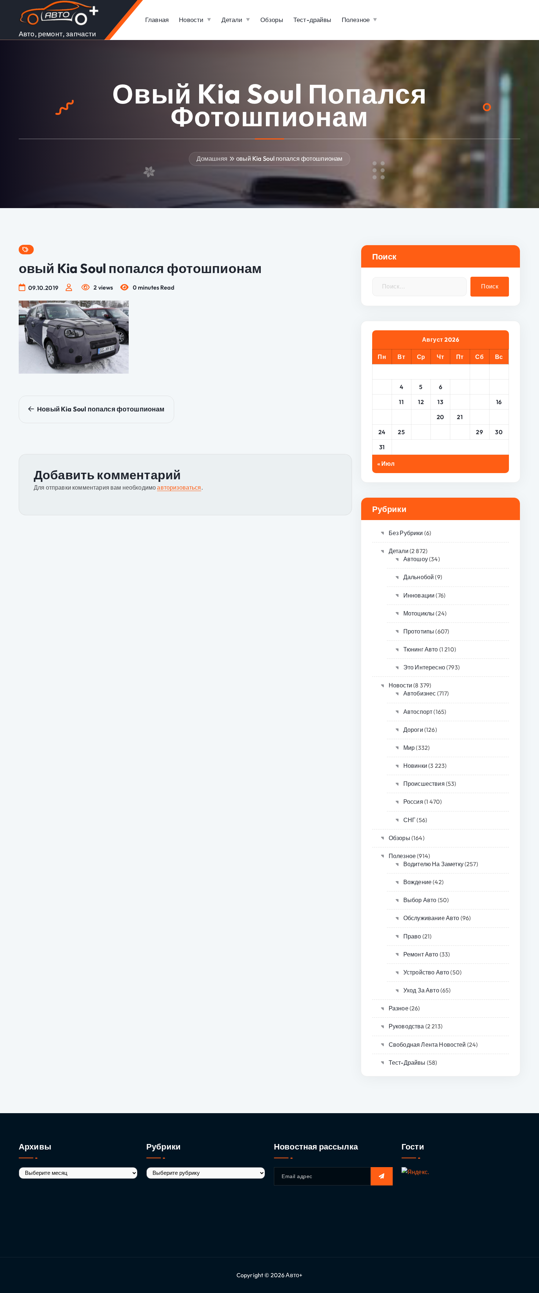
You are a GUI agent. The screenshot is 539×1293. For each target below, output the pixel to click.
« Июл (386, 463)
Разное (398, 1008)
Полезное (356, 19)
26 (421, 432)
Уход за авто (421, 990)
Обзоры (271, 19)
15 (480, 402)
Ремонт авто (421, 954)
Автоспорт (417, 711)
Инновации (418, 595)
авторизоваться (179, 487)
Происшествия (424, 783)
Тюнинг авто (420, 649)
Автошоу (415, 559)
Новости (191, 19)
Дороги (413, 729)
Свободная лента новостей (427, 1044)
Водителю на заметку (433, 864)
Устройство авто (426, 972)
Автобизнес (419, 693)
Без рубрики (406, 533)
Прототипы (418, 631)
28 (459, 432)
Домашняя (212, 158)
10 (382, 402)
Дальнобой (418, 577)
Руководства (406, 1026)
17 (382, 417)
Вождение (417, 882)
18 (401, 417)
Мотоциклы (418, 613)
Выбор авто (420, 900)
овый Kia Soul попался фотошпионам (289, 158)
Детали (232, 19)
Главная (157, 19)
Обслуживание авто (431, 918)
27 (440, 432)
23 (498, 417)
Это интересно (424, 667)
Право (412, 936)
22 (479, 417)
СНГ (409, 820)
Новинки (415, 765)
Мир (409, 747)
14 (460, 402)
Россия (413, 801)
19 (421, 417)
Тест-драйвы (312, 19)
